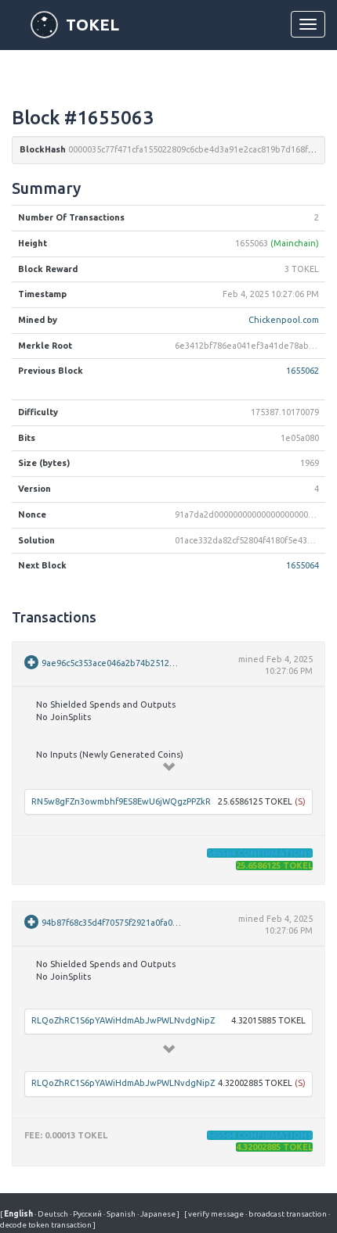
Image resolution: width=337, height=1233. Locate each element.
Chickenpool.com (283, 319)
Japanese (157, 1214)
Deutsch (52, 1214)
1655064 (302, 565)
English (19, 1214)
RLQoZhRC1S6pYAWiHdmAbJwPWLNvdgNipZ (123, 1020)
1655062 (302, 370)
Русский (86, 1214)
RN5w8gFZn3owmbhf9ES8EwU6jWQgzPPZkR (121, 801)
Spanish (120, 1214)
